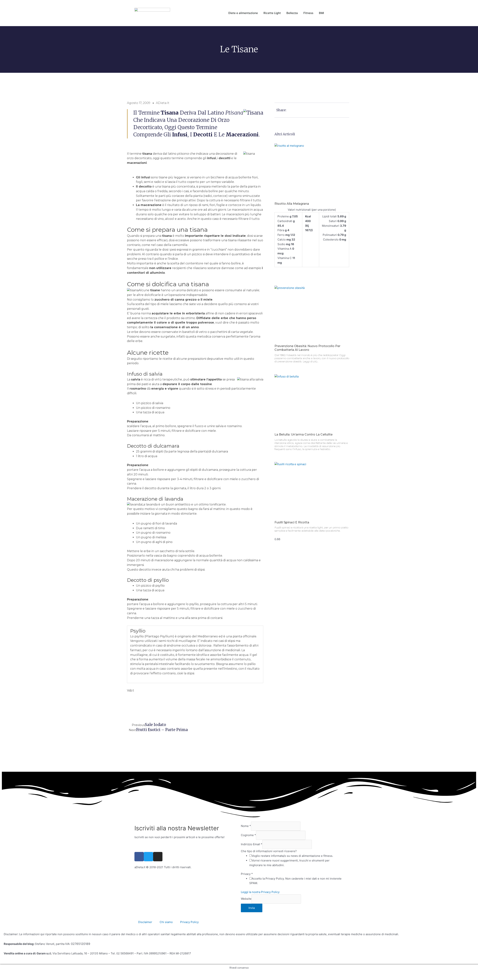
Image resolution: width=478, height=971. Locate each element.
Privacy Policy (189, 922)
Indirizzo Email (251, 844)
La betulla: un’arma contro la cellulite (303, 434)
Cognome (248, 835)
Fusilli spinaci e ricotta (291, 522)
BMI (321, 13)
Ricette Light (272, 13)
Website (246, 899)
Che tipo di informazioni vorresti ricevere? (269, 851)
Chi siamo (166, 922)
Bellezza (292, 13)
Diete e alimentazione (243, 13)
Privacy (247, 874)
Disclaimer (145, 922)
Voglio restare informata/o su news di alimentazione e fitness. (292, 856)
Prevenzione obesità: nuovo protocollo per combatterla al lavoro (307, 348)
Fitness (308, 13)
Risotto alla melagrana (291, 203)
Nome (246, 826)
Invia (252, 908)
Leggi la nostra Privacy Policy (260, 892)
